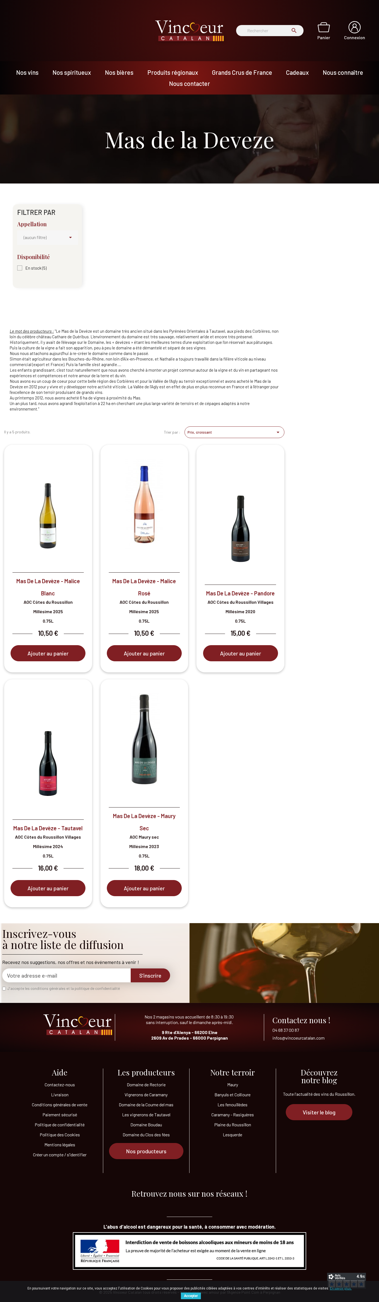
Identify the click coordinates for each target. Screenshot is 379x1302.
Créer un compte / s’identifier (60, 1154)
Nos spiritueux (71, 72)
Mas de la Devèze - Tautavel (48, 828)
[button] (146, 1151)
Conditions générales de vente (59, 1104)
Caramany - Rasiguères (232, 1114)
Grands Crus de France (242, 72)
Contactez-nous (60, 1084)
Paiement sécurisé (59, 1114)
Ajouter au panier (48, 653)
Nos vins (27, 72)
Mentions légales (59, 1144)
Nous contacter (189, 83)
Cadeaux (297, 72)
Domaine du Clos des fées (146, 1134)
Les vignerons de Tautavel (146, 1114)
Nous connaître (343, 72)
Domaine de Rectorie (146, 1084)
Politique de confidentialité (60, 1124)
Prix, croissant (234, 432)
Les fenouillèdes (232, 1104)
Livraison (60, 1094)
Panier (323, 37)
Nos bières (119, 72)
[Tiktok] (167, 1204)
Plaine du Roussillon (232, 1124)
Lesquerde (232, 1134)
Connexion (354, 37)
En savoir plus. (341, 1288)
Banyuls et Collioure (232, 1094)
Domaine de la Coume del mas (146, 1104)
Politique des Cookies (60, 1134)
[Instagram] (212, 1204)
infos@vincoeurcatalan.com (298, 1037)
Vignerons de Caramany (146, 1094)
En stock (36, 267)
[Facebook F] (189, 1204)
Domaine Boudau (146, 1124)
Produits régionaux (172, 72)
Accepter (191, 1296)
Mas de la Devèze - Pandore (240, 593)
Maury (232, 1084)
